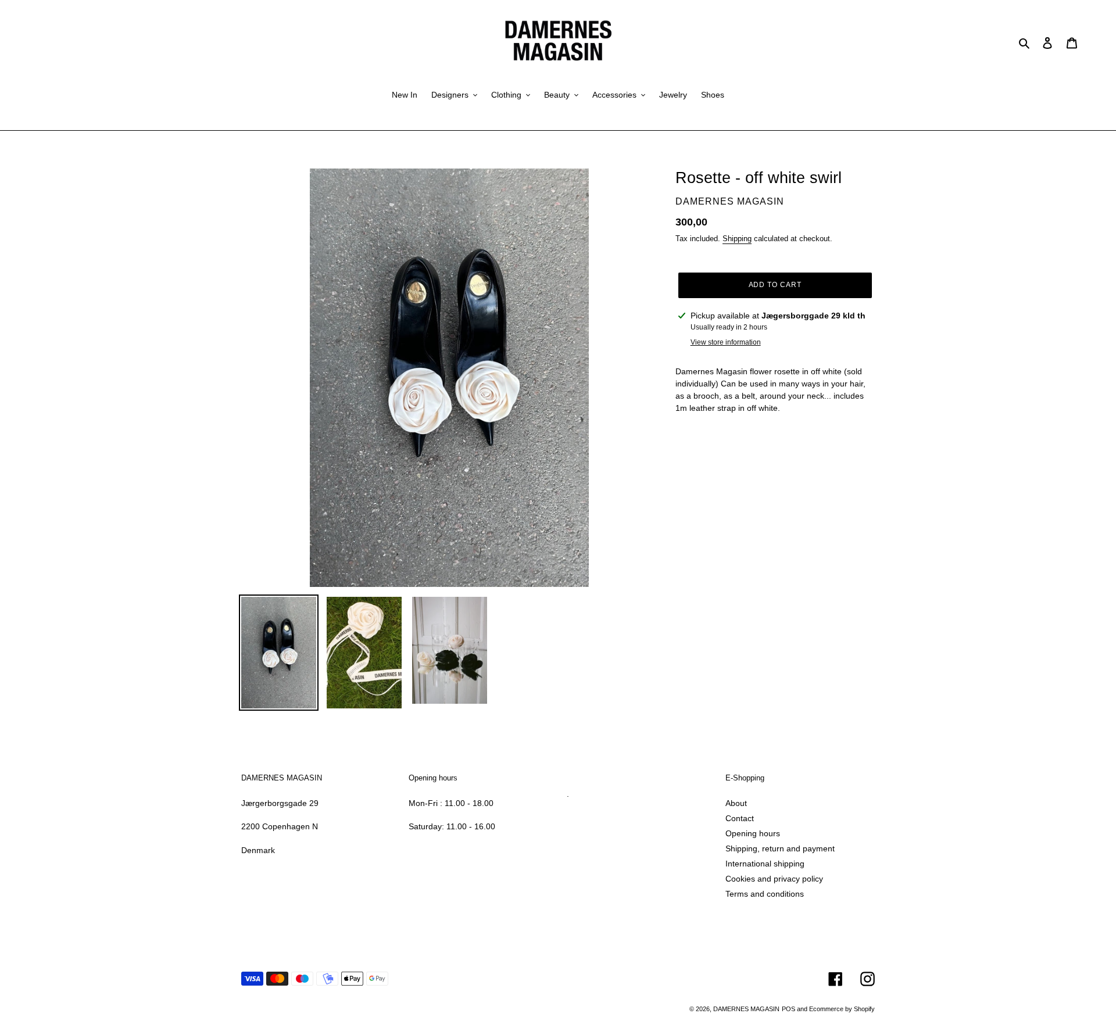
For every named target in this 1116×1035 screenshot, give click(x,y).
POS (788, 1008)
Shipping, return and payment (780, 848)
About (736, 803)
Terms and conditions (764, 893)
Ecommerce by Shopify (842, 1008)
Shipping (737, 238)
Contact (739, 818)
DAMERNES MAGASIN (746, 1008)
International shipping (764, 863)
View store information (726, 342)
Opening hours (752, 833)
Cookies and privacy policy (774, 878)
